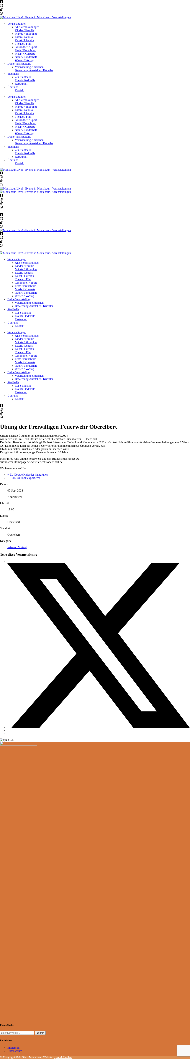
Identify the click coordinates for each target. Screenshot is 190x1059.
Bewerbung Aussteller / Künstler (34, 70)
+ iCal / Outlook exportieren (23, 477)
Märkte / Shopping (26, 33)
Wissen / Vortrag (24, 60)
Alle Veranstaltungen (27, 27)
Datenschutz (14, 1051)
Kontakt (19, 90)
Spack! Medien (63, 1057)
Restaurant (21, 83)
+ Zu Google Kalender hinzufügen (27, 474)
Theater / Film (23, 43)
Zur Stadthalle (23, 77)
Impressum (13, 1047)
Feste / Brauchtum (25, 50)
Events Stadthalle (25, 80)
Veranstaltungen (16, 23)
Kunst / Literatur (24, 40)
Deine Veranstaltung (19, 63)
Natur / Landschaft (26, 57)
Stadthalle (13, 73)
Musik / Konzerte (25, 53)
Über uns (12, 87)
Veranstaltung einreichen (29, 67)
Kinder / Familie (24, 30)
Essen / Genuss (24, 37)
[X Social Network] (98, 727)
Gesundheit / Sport (26, 47)
